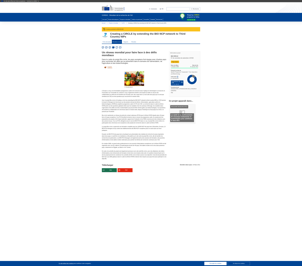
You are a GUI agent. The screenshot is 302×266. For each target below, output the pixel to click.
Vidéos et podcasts (137, 19)
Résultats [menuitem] (133, 42)
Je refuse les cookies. (239, 263)
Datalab (152, 19)
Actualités (146, 19)
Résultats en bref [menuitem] (117, 42)
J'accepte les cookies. (215, 263)
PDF (126, 170)
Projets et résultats (125, 19)
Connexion (154, 9)
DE (103, 47)
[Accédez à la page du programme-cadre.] (105, 35)
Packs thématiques (113, 19)
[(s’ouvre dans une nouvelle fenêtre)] (114, 8)
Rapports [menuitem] (126, 42)
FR (113, 47)
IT (116, 47)
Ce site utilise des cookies (66, 263)
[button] (161, 9)
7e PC (123, 23)
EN (106, 47)
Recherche (159, 19)
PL (120, 47)
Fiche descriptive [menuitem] (107, 42)
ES (109, 47)
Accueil (105, 19)
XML (110, 170)
